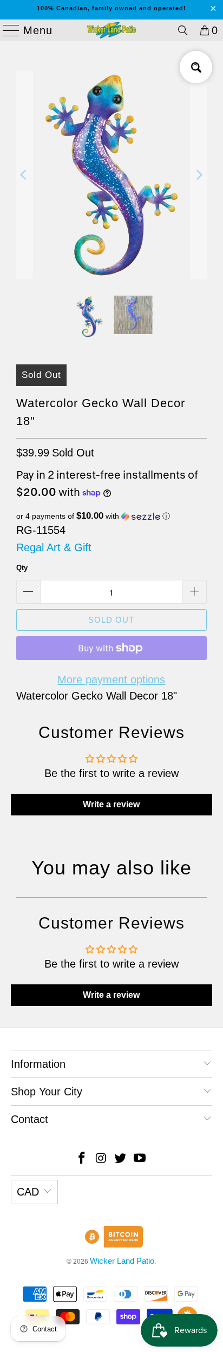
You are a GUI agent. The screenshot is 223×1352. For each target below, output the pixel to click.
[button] (111, 516)
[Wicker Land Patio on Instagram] (101, 1159)
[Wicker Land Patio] (111, 30)
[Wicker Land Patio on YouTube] (140, 1159)
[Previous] (24, 174)
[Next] (198, 174)
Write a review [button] (111, 804)
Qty (22, 568)
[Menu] (6, 30)
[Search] (183, 30)
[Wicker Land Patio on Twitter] (121, 1159)
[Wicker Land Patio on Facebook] (82, 1159)
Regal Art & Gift (53, 547)
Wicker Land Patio (122, 1260)
